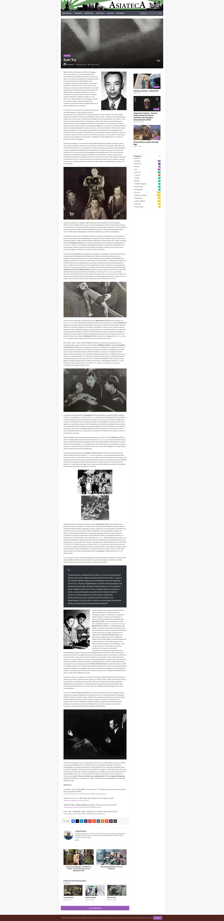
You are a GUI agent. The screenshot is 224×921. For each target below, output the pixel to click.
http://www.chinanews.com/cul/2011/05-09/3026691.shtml (82, 807)
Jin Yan (71, 323)
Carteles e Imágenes (140, 183)
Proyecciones (138, 198)
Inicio (66, 22)
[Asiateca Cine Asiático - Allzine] (112, 5)
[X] (78, 840)
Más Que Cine (139, 186)
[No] (222, 918)
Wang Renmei (119, 623)
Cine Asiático (66, 13)
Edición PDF (120, 13)
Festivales (100, 13)
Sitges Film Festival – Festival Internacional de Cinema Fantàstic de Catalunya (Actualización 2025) (145, 116)
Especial (137, 166)
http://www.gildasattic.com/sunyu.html (76, 800)
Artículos (137, 178)
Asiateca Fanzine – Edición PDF (146, 91)
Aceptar (157, 918)
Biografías (78, 13)
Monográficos (139, 189)
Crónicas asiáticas (140, 201)
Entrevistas (88, 13)
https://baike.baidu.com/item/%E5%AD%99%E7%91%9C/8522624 (84, 814)
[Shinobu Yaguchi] (95, 890)
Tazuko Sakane (68, 897)
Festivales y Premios (140, 195)
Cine (136, 169)
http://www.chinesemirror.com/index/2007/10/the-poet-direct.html (85, 794)
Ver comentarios (95, 908)
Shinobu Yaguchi (90, 897)
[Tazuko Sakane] (73, 890)
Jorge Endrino (70, 64)
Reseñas (137, 181)
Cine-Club (137, 172)
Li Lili (118, 360)
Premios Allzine (139, 207)
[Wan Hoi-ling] (117, 890)
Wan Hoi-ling (111, 897)
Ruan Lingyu (108, 272)
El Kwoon (110, 13)
